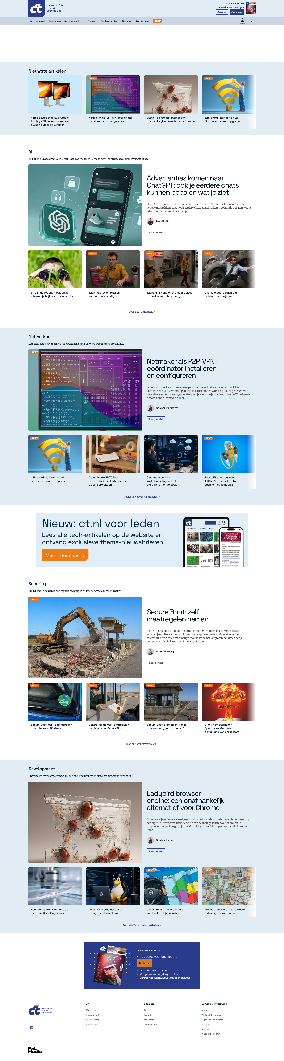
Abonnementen (93, 1015)
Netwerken (149, 1019)
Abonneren (236, 12)
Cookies (205, 1029)
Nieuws (92, 20)
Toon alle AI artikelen (141, 311)
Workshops (142, 20)
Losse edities (92, 1019)
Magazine (91, 1010)
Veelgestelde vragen (211, 1015)
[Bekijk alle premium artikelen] (157, 21)
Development (150, 1024)
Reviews (126, 20)
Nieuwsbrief (92, 1024)
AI (145, 1010)
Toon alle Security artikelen (141, 743)
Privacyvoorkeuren (210, 1033)
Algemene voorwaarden (213, 1019)
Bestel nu (144, 963)
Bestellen (222, 12)
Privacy (205, 1024)
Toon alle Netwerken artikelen (141, 496)
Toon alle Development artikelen (141, 925)
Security (148, 1015)
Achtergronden (109, 20)
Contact (205, 1010)
